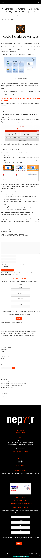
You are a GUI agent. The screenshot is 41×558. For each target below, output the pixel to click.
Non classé (3, 358)
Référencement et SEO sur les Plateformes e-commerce (11, 385)
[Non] (39, 555)
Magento (13, 122)
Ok (13, 556)
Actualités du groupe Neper (6, 347)
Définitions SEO (4, 349)
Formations (3, 351)
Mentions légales (20, 430)
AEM (10, 49)
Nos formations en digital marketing (7, 387)
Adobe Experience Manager (6, 43)
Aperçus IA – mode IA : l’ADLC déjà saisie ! (8, 337)
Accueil (1, 19)
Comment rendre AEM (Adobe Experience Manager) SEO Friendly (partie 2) (15, 235)
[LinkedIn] (19, 461)
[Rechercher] (13, 368)
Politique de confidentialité (20, 432)
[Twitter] (21, 461)
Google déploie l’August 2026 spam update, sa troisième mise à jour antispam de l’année (17, 338)
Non (16, 556)
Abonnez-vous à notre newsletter (12, 322)
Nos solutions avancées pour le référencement (9, 381)
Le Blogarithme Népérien (9, 19)
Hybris (37, 206)
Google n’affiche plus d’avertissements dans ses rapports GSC (13, 234)
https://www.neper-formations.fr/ (26, 481)
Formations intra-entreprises (20, 470)
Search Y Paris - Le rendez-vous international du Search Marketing (20, 503)
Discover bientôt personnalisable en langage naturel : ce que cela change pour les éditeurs (17, 333)
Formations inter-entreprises (20, 469)
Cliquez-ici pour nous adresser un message (20, 451)
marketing (22, 122)
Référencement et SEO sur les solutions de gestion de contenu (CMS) (13, 383)
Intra (2, 354)
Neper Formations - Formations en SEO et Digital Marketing (20, 501)
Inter (2, 353)
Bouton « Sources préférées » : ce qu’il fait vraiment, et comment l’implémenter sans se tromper (18, 331)
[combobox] (6, 368)
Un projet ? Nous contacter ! (6, 396)
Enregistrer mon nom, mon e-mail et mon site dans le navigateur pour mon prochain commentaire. (19, 265)
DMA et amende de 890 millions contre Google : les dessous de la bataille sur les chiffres (17, 335)
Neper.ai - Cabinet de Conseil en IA (20, 500)
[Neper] (3, 2)
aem (3, 232)
